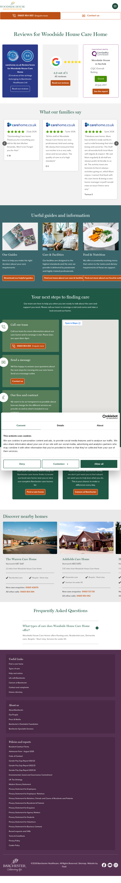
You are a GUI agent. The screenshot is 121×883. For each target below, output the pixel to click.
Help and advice (16, 673)
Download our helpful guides (18, 278)
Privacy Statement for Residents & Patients (26, 803)
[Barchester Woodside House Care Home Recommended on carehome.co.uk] (13, 56)
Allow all (98, 463)
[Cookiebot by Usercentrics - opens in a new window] (105, 417)
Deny (22, 463)
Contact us (93, 15)
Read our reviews (20, 89)
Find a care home (35, 492)
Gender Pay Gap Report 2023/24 (22, 770)
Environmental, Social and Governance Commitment (30, 775)
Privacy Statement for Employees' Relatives (27, 794)
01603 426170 (32, 587)
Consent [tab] (21, 425)
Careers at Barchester (85, 492)
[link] (30, 561)
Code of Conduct (16, 756)
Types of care (14, 669)
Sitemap (82, 863)
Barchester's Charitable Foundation (23, 724)
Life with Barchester (17, 678)
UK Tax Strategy (15, 780)
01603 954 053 (25, 15)
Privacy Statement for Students (21, 817)
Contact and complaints (19, 687)
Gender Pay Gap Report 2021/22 (22, 761)
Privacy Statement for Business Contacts (25, 827)
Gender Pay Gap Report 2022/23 (22, 766)
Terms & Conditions (17, 836)
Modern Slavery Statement (20, 784)
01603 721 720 (88, 592)
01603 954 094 (27, 592)
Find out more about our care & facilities (64, 278)
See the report (101, 91)
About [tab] (100, 425)
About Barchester (16, 710)
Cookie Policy (14, 845)
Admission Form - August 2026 (21, 751)
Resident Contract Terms (19, 747)
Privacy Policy (14, 841)
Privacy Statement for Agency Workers (24, 812)
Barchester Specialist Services (21, 729)
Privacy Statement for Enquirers (22, 808)
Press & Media (15, 719)
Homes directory (15, 692)
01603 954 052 (83, 596)
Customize (58, 463)
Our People (13, 715)
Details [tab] (60, 425)
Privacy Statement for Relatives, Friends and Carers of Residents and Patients (41, 798)
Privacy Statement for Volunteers (22, 822)
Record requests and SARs (20, 831)
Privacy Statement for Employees (22, 789)
